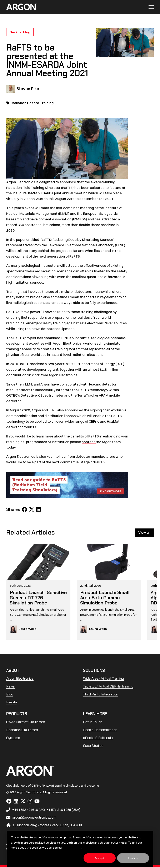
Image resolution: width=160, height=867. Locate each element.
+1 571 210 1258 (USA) (63, 809)
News (10, 686)
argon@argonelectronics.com (34, 817)
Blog (9, 694)
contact (89, 442)
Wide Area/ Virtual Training (103, 678)
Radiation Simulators (22, 729)
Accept (99, 858)
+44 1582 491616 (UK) (28, 809)
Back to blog (20, 32)
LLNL (120, 245)
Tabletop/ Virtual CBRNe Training (108, 686)
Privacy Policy (72, 847)
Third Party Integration (100, 694)
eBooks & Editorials (98, 737)
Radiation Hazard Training (32, 103)
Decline (133, 858)
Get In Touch (92, 721)
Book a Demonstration (100, 729)
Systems (13, 737)
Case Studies (93, 745)
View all (144, 532)
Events (11, 702)
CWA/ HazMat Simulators (25, 721)
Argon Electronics (20, 678)
